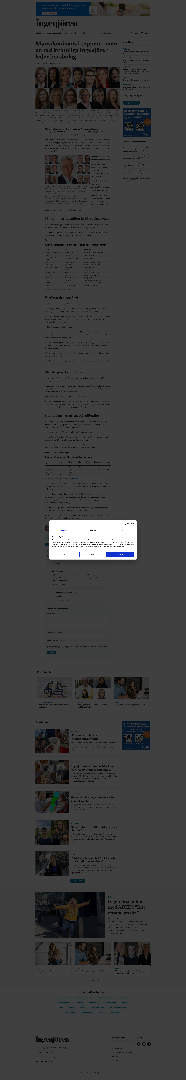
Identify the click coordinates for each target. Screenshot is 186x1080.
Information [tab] (93, 530)
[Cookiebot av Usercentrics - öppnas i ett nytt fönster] (126, 524)
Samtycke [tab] (64, 530)
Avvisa (65, 554)
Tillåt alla (121, 554)
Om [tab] (122, 530)
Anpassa (92, 554)
